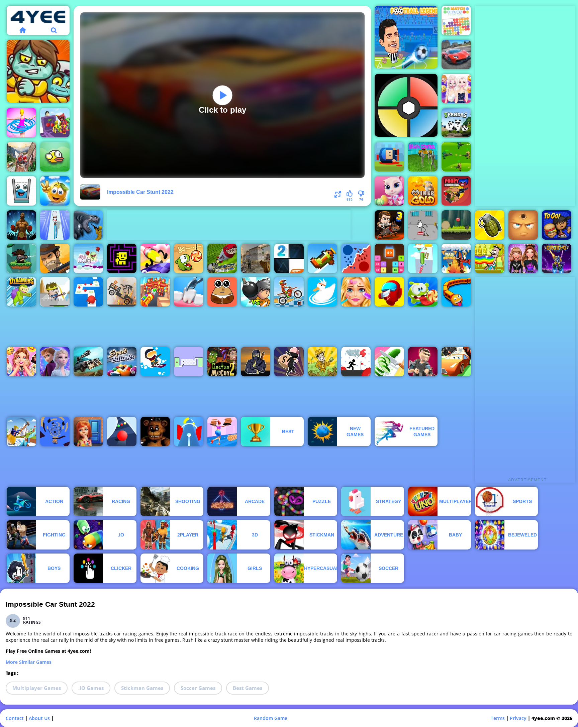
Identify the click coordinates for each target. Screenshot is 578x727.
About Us (39, 718)
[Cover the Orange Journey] (55, 191)
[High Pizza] (222, 431)
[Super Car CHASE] (456, 361)
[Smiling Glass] (21, 191)
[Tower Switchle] (188, 431)
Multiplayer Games (36, 688)
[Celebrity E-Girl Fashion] (523, 258)
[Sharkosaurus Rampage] (88, 225)
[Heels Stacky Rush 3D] (55, 225)
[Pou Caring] (222, 292)
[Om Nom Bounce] (423, 292)
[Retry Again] (322, 258)
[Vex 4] (356, 361)
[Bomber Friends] (255, 292)
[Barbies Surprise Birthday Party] (21, 361)
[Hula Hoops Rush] (21, 122)
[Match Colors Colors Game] (456, 20)
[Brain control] (423, 156)
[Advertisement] (229, 225)
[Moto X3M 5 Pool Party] (289, 292)
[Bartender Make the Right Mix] (489, 258)
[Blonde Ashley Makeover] (356, 292)
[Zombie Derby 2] (88, 361)
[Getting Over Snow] (21, 431)
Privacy (518, 718)
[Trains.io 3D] (456, 292)
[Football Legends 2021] (406, 37)
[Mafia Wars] (55, 258)
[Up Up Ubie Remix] (88, 258)
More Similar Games (29, 662)
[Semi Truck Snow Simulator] (21, 156)
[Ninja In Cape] (255, 361)
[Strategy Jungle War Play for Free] (456, 156)
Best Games (247, 688)
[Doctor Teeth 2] (188, 292)
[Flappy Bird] (55, 156)
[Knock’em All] (155, 292)
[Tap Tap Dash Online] (88, 292)
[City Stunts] (456, 54)
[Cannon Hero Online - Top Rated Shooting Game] (389, 156)
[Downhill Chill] (155, 361)
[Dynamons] (21, 292)
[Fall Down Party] (55, 122)
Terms (498, 718)
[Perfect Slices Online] (389, 361)
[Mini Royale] (423, 361)
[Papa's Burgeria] (556, 225)
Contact (15, 718)
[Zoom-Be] (38, 71)
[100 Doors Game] (88, 431)
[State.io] (356, 258)
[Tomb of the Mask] (121, 258)
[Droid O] (556, 258)
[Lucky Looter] (289, 361)
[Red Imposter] (389, 292)
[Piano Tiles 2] (289, 258)
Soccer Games (198, 688)
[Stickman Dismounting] (121, 292)
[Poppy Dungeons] (456, 191)
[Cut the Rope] (188, 258)
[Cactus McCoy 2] (222, 361)
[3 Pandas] (456, 122)
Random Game (270, 718)
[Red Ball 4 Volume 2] (456, 225)
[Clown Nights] (155, 431)
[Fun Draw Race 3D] (155, 258)
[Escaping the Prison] (423, 225)
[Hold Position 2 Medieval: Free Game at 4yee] (55, 292)
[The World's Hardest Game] (188, 361)
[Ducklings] (322, 292)
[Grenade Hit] (489, 225)
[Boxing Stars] (21, 225)
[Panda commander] (456, 258)
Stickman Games (142, 688)
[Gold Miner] (423, 191)
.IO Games (91, 688)
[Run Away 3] (55, 431)
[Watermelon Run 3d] (423, 258)
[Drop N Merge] (389, 258)
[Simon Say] (406, 105)
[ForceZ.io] (255, 258)
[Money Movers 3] (389, 225)
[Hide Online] (523, 225)
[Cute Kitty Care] (389, 191)
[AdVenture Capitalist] (322, 361)
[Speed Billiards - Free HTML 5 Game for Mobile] (121, 361)
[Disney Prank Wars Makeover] (456, 88)
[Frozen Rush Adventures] (55, 361)
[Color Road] (121, 431)
